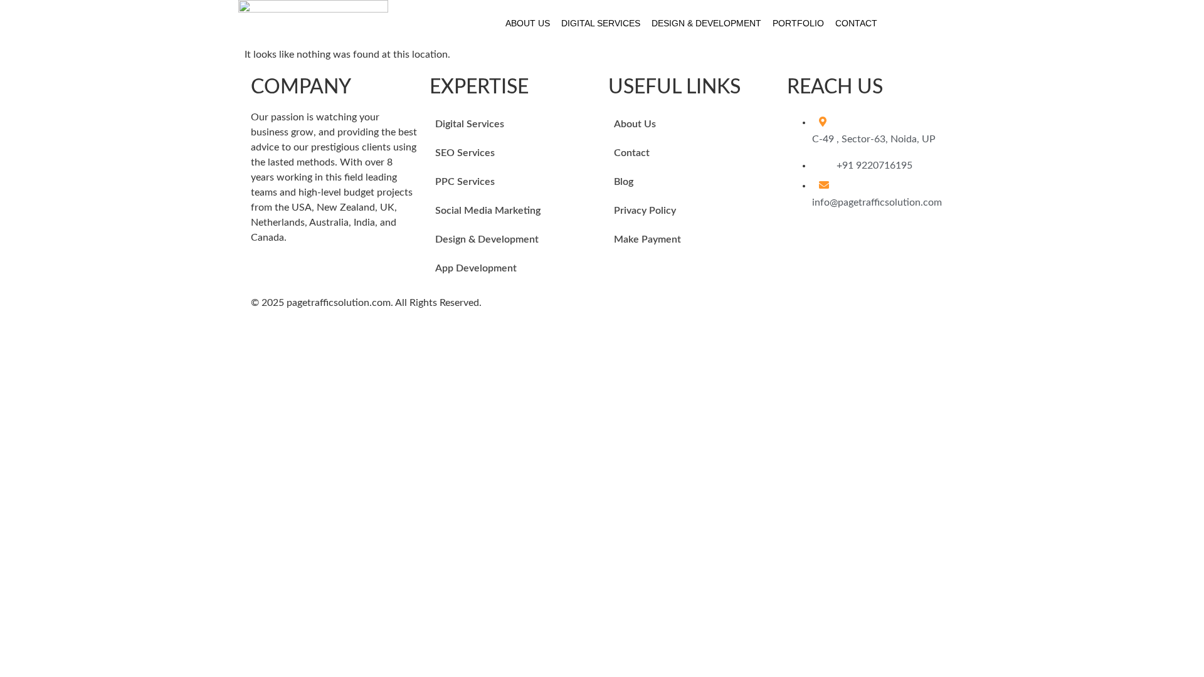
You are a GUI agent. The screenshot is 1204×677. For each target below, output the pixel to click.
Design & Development (706, 23)
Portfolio (798, 23)
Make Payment (647, 239)
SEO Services (465, 153)
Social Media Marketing (488, 211)
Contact (856, 23)
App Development (476, 268)
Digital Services (600, 23)
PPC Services (465, 182)
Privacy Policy (645, 211)
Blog (623, 182)
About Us (527, 23)
